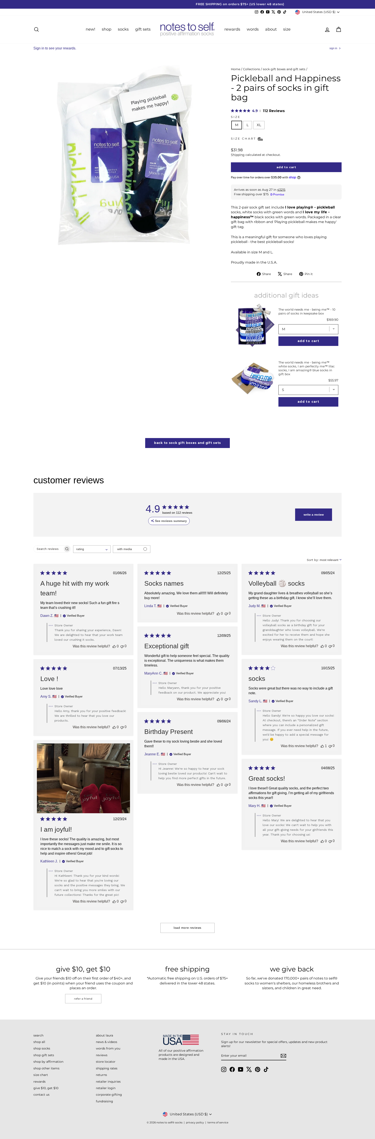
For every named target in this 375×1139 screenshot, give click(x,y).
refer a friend (83, 998)
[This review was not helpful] (121, 646)
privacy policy (195, 1122)
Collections (251, 69)
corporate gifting (109, 1094)
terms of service (217, 1122)
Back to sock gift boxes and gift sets (187, 443)
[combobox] (92, 549)
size (287, 29)
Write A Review (314, 514)
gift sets (143, 29)
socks (123, 29)
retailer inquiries (108, 1081)
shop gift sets (43, 1055)
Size (235, 117)
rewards (232, 29)
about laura (104, 1035)
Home (235, 69)
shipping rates (106, 1068)
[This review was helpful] (114, 646)
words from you (108, 1048)
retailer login (105, 1088)
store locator (105, 1061)
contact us (41, 1094)
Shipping (238, 154)
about (271, 29)
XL (259, 125)
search (38, 1035)
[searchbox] (48, 549)
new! (90, 29)
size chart (40, 1075)
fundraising (104, 1101)
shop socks (41, 1048)
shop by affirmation (48, 1061)
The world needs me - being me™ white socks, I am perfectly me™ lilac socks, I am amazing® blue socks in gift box (306, 368)
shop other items (46, 1068)
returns (101, 1075)
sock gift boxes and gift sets (284, 69)
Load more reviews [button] (187, 927)
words (253, 29)
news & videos (106, 1042)
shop (106, 29)
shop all (39, 1042)
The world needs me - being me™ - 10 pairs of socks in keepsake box (306, 311)
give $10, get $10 (45, 1088)
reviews (101, 1055)
